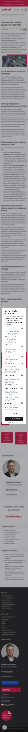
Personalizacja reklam (10, 363)
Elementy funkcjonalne (10, 375)
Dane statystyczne (9, 329)
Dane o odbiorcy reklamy (11, 357)
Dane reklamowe (9, 347)
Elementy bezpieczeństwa (11, 388)
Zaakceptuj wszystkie (14, 418)
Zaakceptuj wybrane (14, 413)
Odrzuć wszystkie (14, 422)
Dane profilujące (8, 403)
